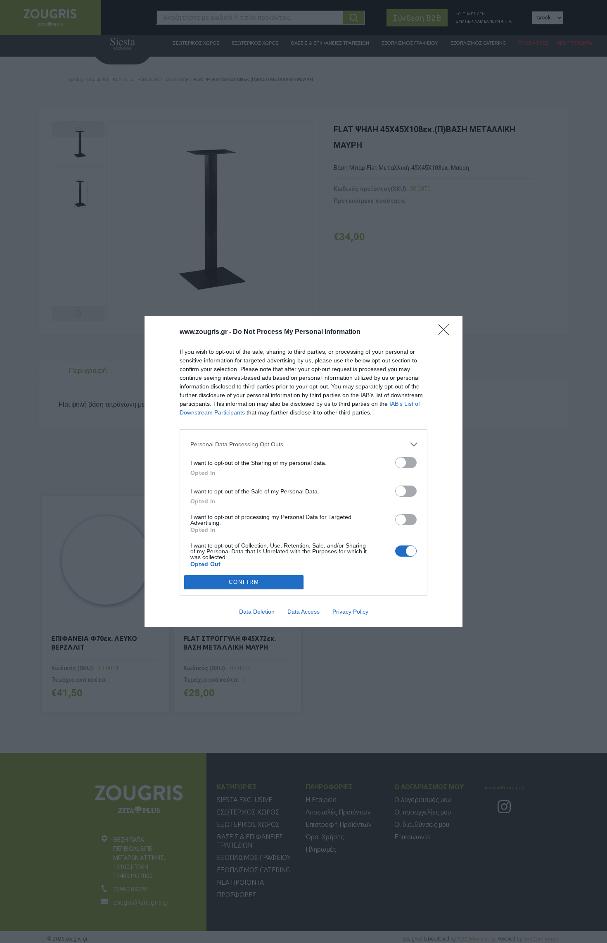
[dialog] (303, 471)
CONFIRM (244, 582)
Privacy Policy (350, 611)
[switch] (406, 462)
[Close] (446, 332)
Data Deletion (257, 611)
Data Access (303, 611)
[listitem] (303, 444)
